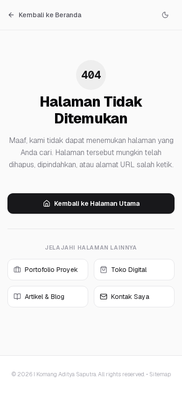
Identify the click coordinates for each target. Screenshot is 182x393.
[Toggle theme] (165, 15)
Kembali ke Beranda (50, 15)
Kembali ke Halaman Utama (97, 203)
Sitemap (160, 374)
